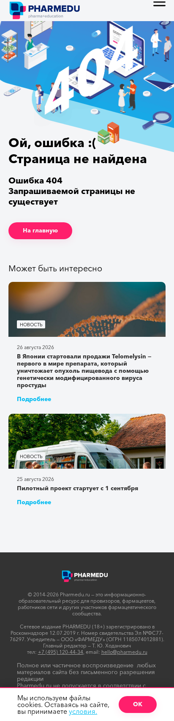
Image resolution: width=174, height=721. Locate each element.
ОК (137, 704)
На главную (40, 230)
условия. (83, 711)
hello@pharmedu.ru (124, 652)
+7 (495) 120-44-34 (60, 652)
